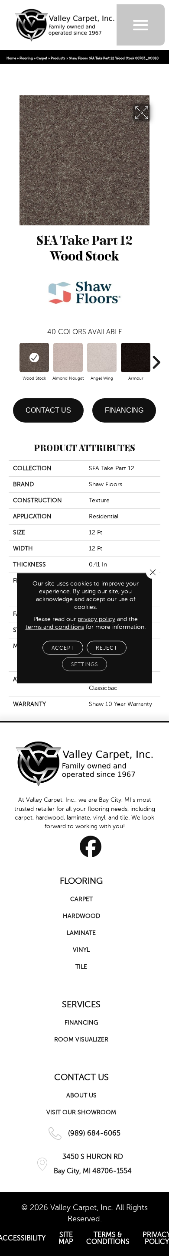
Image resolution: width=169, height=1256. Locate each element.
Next (156, 358)
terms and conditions (55, 627)
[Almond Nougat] (68, 357)
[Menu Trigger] (141, 25)
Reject (106, 648)
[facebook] (90, 846)
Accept (63, 648)
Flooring (26, 58)
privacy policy (96, 619)
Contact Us (48, 410)
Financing (124, 410)
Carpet (41, 58)
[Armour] (136, 357)
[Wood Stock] (34, 357)
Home (11, 58)
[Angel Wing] (102, 357)
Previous (13, 358)
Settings (84, 664)
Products (58, 58)
